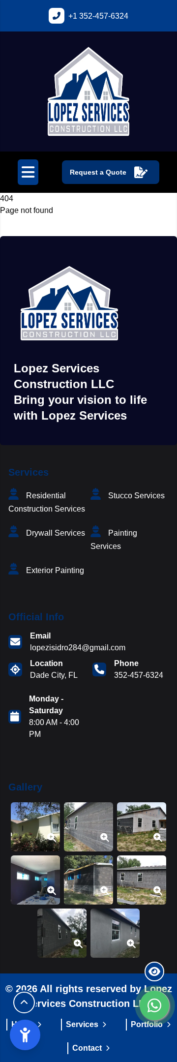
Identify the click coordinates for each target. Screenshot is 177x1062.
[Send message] (155, 1005)
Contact (87, 1048)
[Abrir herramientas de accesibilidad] (25, 1035)
